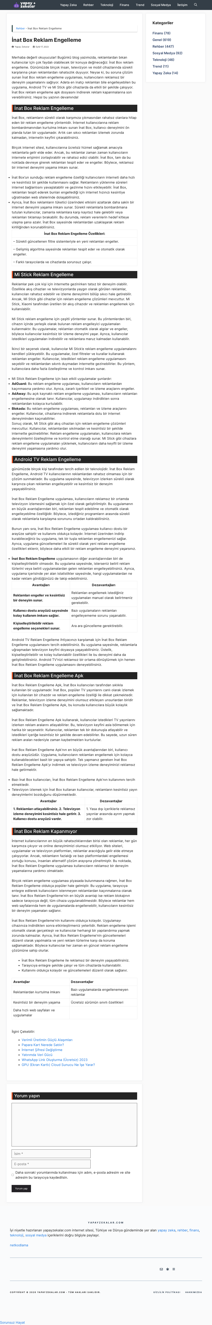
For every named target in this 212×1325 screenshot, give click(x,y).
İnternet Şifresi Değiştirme (42, 1050)
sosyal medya (36, 1235)
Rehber (88, 5)
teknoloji (16, 1235)
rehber (182, 1230)
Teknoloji (106, 5)
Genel (157, 40)
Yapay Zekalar (22, 46)
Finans (124, 5)
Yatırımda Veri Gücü (37, 1055)
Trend (140, 5)
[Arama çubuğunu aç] (195, 5)
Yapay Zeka (68, 5)
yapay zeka (166, 1230)
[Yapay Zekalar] (28, 5)
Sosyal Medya (161, 5)
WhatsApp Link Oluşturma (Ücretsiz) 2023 (55, 1060)
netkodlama (19, 1245)
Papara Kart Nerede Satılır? (43, 1045)
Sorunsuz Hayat (12, 1323)
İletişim (182, 5)
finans (194, 1230)
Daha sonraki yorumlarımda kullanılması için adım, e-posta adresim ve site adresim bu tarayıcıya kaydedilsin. (72, 1174)
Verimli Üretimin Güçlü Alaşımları (47, 1040)
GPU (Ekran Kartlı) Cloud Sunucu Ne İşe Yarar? (58, 1065)
